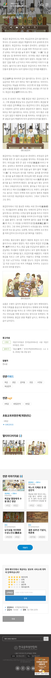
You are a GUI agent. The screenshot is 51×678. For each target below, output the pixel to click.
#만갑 (27, 403)
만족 (23, 579)
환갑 (14, 382)
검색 (42, 5)
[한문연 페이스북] (22, 670)
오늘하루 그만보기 (40, 674)
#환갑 (15, 505)
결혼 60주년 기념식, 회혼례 (37, 531)
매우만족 (24, 577)
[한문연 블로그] (28, 670)
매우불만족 (25, 587)
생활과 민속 (18, 4)
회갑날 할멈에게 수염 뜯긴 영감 (13, 500)
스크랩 (5, 27)
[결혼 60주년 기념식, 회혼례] (37, 517)
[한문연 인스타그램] (17, 670)
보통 (23, 582)
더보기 (25, 547)
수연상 (39, 382)
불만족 (23, 584)
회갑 (6, 382)
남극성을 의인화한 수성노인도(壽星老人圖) (13, 531)
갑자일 (22, 382)
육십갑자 (8, 386)
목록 (13, 619)
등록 (25, 598)
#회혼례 (9, 537)
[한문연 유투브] (33, 670)
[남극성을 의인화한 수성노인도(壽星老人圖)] (13, 517)
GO (46, 639)
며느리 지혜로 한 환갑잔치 (37, 489)
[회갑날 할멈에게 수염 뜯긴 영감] (13, 485)
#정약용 (33, 537)
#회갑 (7, 403)
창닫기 (47, 674)
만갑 (31, 382)
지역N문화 (7, 4)
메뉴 (46, 4)
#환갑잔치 (17, 403)
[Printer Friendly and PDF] (16, 29)
